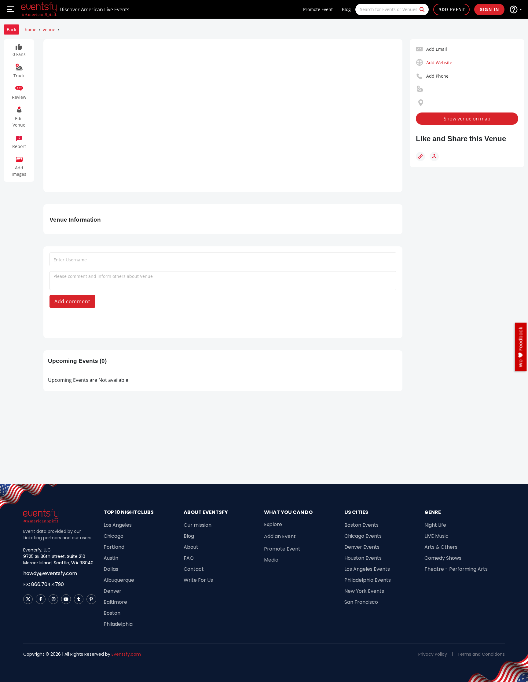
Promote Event (318, 9)
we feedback (520, 346)
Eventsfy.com (126, 654)
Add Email (436, 49)
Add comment (72, 301)
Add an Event (280, 536)
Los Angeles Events (367, 569)
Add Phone (437, 76)
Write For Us (198, 580)
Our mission (197, 525)
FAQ (189, 558)
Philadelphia (118, 624)
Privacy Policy (432, 654)
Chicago (113, 536)
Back (11, 29)
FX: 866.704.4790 (43, 584)
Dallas (111, 569)
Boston (112, 613)
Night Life (435, 525)
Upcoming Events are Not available (88, 380)
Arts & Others (440, 547)
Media (271, 559)
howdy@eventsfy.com (50, 573)
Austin (111, 558)
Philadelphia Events (367, 580)
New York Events (364, 591)
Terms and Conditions (481, 654)
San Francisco (361, 602)
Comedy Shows (442, 558)
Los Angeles (118, 525)
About (191, 547)
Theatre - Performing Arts (456, 569)
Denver (112, 591)
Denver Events (362, 547)
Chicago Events (363, 536)
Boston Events (361, 525)
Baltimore (115, 602)
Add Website (439, 62)
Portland (114, 547)
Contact (194, 569)
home (30, 29)
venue (49, 29)
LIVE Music (436, 536)
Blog (346, 9)
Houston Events (363, 558)
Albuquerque (119, 580)
